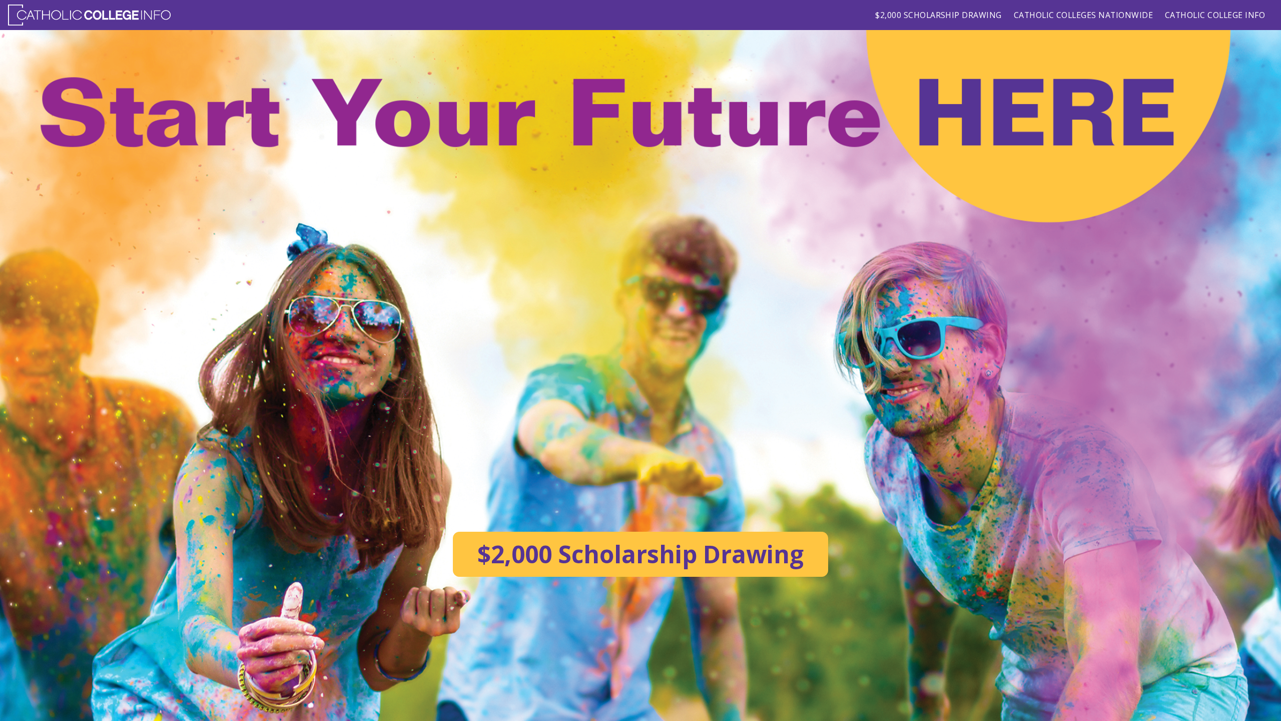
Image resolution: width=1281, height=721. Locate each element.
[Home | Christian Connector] (89, 15)
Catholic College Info (1215, 15)
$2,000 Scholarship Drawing (938, 15)
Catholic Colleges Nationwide (1083, 15)
